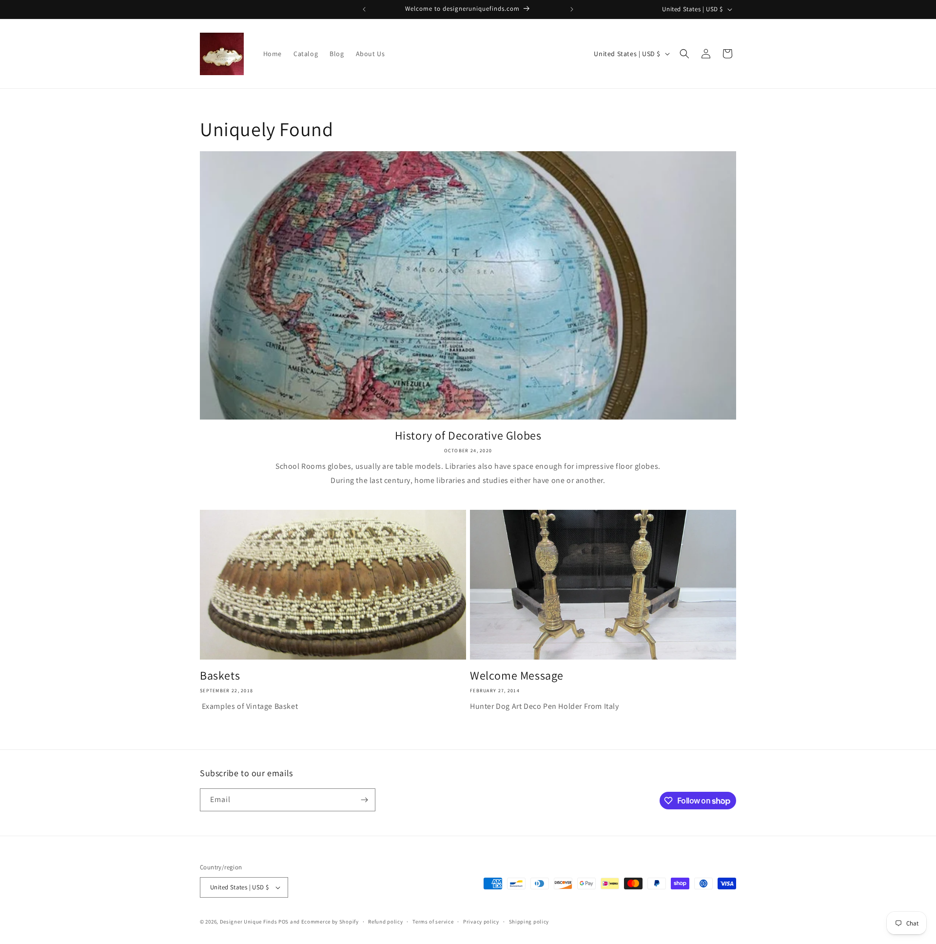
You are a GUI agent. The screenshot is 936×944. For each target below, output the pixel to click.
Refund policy (385, 921)
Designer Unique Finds (249, 921)
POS (283, 921)
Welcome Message (517, 675)
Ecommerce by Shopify (330, 921)
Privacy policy (481, 921)
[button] (684, 53)
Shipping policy (529, 921)
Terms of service (432, 921)
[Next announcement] (572, 9)
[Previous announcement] (364, 9)
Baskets (220, 675)
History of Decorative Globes (468, 435)
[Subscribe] (364, 799)
